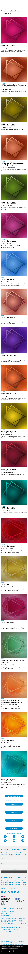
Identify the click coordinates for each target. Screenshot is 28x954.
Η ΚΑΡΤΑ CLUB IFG (7, 932)
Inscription (14, 804)
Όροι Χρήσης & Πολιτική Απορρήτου (11, 936)
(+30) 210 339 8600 (7, 913)
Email (2, 863)
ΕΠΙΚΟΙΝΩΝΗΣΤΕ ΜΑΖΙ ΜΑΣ (10, 930)
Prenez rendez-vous (14, 796)
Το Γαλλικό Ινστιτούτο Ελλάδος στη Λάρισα (13, 882)
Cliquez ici (14, 820)
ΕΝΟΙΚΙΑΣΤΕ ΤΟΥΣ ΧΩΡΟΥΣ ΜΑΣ (12, 927)
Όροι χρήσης (15, 948)
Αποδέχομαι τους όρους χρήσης (11, 869)
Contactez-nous (14, 828)
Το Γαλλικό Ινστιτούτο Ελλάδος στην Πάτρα (13, 884)
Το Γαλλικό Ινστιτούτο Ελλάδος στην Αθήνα (13, 880)
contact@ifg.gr (5, 915)
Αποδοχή (8, 951)
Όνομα (2, 858)
